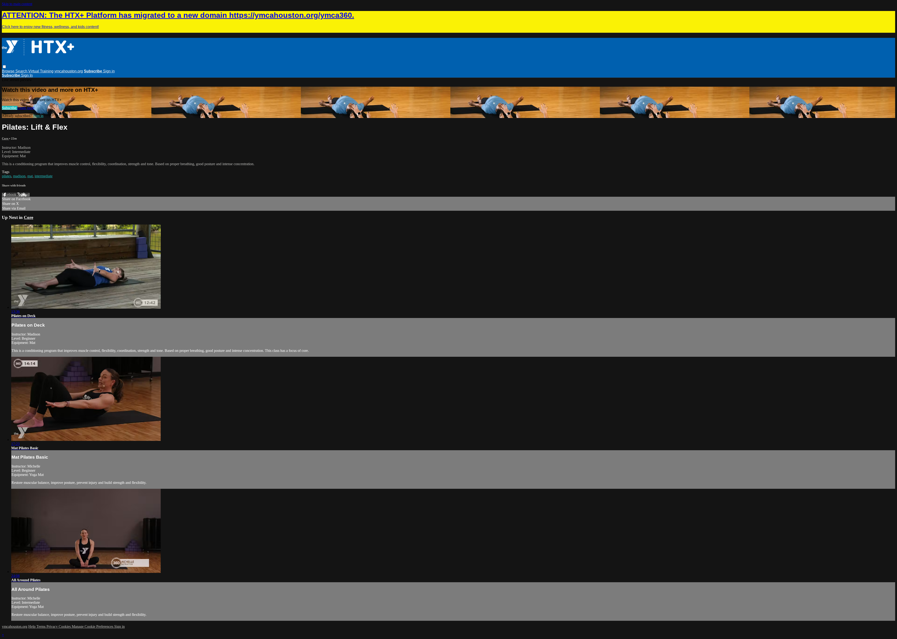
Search (21, 71)
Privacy (52, 626)
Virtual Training (40, 71)
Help (32, 626)
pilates (6, 176)
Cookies (65, 626)
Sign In (27, 75)
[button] (4, 66)
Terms (41, 626)
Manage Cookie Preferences (93, 626)
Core (5, 138)
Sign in (109, 71)
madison (19, 176)
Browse (8, 71)
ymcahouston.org (68, 71)
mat (30, 176)
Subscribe (9, 108)
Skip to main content (17, 4)
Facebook (9, 194)
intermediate (44, 176)
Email (25, 194)
